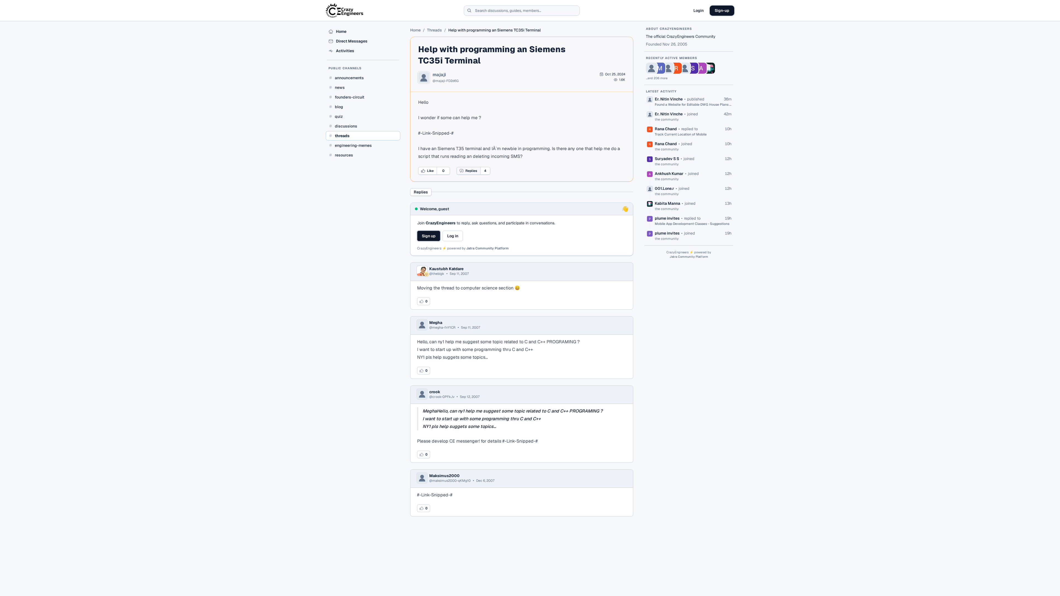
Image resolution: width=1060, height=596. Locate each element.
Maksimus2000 (444, 475)
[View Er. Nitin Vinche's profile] (651, 68)
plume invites (667, 218)
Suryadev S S (667, 158)
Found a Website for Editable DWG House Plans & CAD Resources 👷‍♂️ (693, 104)
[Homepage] (345, 10)
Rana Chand (666, 128)
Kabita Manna (667, 203)
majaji (439, 75)
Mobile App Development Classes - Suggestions (692, 224)
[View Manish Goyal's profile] (659, 68)
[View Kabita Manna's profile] (709, 68)
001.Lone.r (664, 188)
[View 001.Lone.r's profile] (684, 68)
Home (415, 30)
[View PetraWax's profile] (668, 68)
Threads (434, 30)
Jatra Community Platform (487, 248)
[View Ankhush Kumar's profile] (701, 68)
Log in (452, 235)
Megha (435, 322)
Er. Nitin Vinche (669, 99)
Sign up (429, 235)
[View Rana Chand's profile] (676, 68)
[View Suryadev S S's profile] (692, 68)
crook (434, 391)
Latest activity (661, 91)
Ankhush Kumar (669, 173)
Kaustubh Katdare (446, 268)
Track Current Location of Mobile (681, 134)
